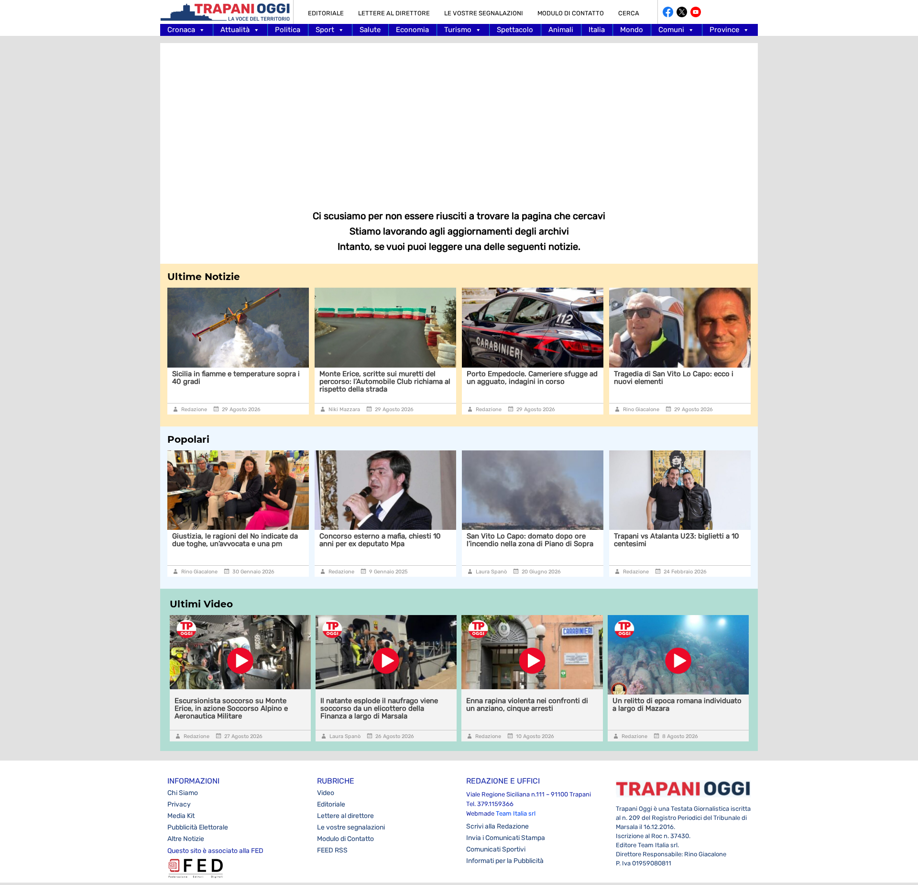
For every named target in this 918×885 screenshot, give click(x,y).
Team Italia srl (516, 813)
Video (325, 793)
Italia (597, 29)
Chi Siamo (182, 793)
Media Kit (181, 816)
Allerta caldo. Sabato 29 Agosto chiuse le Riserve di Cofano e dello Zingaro (712, 378)
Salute (370, 29)
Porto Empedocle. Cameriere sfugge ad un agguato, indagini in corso (418, 378)
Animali (560, 29)
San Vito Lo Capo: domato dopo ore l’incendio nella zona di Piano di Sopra (475, 540)
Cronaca (181, 29)
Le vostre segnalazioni (483, 13)
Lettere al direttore (394, 13)
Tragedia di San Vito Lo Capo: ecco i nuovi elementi (560, 378)
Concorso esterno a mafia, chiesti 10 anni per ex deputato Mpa (325, 540)
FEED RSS (332, 850)
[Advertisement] (459, 120)
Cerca (628, 13)
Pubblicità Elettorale (197, 827)
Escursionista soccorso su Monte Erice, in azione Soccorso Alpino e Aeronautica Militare (231, 708)
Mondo (631, 29)
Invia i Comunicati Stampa (505, 838)
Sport (325, 29)
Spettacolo (515, 29)
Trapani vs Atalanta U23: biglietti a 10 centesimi (622, 540)
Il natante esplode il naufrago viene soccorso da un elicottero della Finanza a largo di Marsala (379, 708)
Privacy (179, 804)
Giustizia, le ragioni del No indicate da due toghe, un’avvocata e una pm (180, 540)
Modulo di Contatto (570, 13)
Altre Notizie (185, 839)
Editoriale (326, 13)
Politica (287, 29)
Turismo (457, 29)
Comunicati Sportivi (495, 849)
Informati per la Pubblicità (505, 861)
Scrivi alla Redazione (497, 826)
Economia (412, 29)
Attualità (235, 29)
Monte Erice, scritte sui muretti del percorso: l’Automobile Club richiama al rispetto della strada (271, 381)
